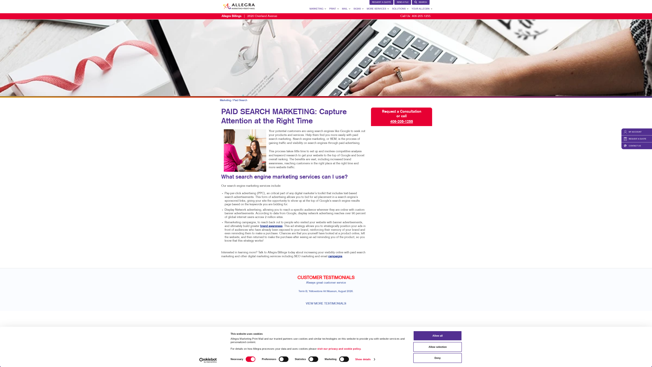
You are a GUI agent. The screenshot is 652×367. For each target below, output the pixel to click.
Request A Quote (381, 2)
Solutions (399, 9)
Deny (437, 357)
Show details (363, 359)
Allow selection (438, 346)
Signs (357, 9)
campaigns (335, 256)
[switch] (283, 359)
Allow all (437, 335)
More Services (376, 9)
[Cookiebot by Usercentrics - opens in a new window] (208, 360)
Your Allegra (421, 9)
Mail (345, 9)
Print (332, 9)
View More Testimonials (326, 303)
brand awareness (271, 226)
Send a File (403, 2)
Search (423, 2)
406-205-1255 (421, 16)
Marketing (316, 9)
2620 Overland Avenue (249, 16)
